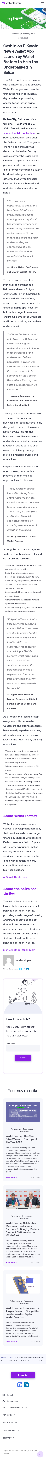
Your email (10, 1043)
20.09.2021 (23, 38)
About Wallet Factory (20, 816)
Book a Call (23, 1375)
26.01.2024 (35, 1177)
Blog (11, 1357)
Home (3, 1357)
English (10, 1395)
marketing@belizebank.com (19, 950)
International (12, 1401)
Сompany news (28, 34)
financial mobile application (19, 133)
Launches (15, 34)
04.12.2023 (35, 1262)
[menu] (42, 3)
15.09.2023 (35, 1342)
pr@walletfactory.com (16, 877)
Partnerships (16, 1129)
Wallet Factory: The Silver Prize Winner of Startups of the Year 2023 (21, 1139)
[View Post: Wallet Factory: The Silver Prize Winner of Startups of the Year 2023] (23, 1112)
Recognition (28, 1129)
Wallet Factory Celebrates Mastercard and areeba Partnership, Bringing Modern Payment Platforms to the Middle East (22, 1229)
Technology (28, 1216)
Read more (10, 1177)
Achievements (16, 1301)
